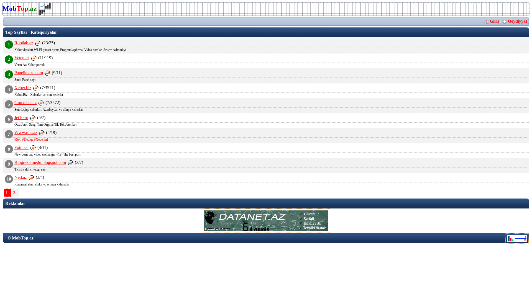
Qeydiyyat (517, 21)
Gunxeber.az (25, 102)
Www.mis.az (25, 132)
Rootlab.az (23, 42)
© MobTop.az (20, 238)
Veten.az (21, 57)
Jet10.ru (21, 117)
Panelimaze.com (28, 72)
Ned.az (20, 177)
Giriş (494, 21)
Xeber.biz (22, 87)
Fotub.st (21, 147)
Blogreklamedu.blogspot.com (40, 162)
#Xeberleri (41, 139)
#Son (17, 139)
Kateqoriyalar (44, 32)
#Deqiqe (27, 139)
